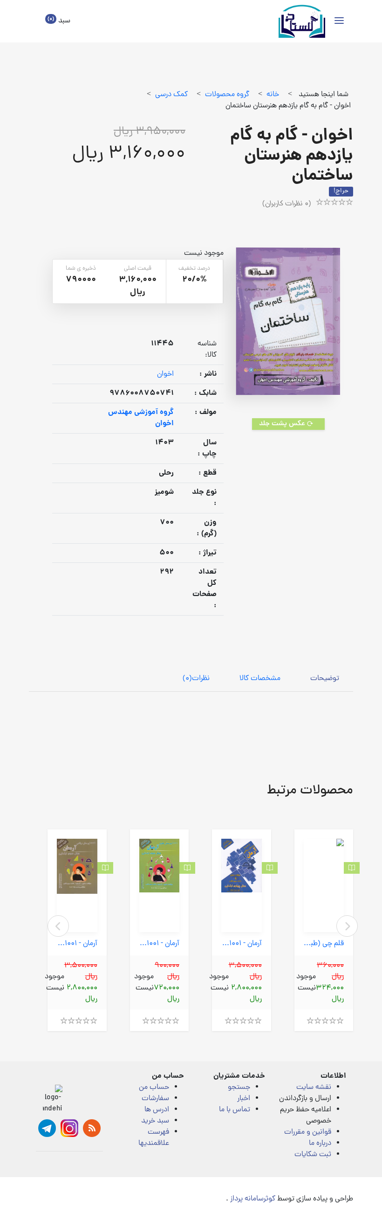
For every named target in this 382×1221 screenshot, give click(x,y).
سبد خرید (155, 1121)
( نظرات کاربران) (286, 204)
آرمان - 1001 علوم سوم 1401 (159, 944)
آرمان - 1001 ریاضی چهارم (241, 944)
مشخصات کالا (259, 678)
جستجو (239, 1087)
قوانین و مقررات (307, 1132)
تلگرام (47, 1128)
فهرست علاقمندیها (153, 1138)
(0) (196, 678)
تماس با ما (234, 1110)
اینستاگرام (69, 1128)
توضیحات (324, 678)
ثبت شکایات (312, 1154)
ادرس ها (156, 1110)
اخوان (165, 374)
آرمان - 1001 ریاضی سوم (77, 944)
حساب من (154, 1087)
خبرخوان (92, 1128)
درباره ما (320, 1143)
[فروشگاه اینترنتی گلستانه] (302, 21)
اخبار (243, 1098)
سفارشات (155, 1098)
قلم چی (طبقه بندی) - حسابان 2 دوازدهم (324, 944)
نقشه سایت (313, 1087)
